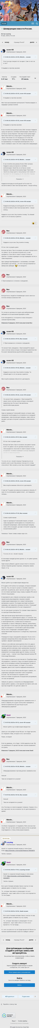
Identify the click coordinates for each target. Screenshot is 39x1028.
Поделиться (10, 996)
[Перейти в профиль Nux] (3, 232)
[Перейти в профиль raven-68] (3, 51)
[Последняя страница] (36, 42)
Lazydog (8, 34)
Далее (32, 42)
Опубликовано (16, 52)
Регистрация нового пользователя (19, 972)
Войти (19, 985)
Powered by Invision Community (19, 1023)
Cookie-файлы (22, 1021)
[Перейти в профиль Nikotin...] (3, 87)
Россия (12, 35)
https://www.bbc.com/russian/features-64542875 (20, 850)
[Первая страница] (2, 42)
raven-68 (23, 93)
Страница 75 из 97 (19, 42)
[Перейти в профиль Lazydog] (3, 843)
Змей (21, 911)
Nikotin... (23, 57)
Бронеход (6, 2)
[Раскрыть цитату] (4, 57)
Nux (21, 338)
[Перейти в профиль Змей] (3, 716)
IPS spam (13, 1027)
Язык (13, 1021)
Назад (7, 42)
